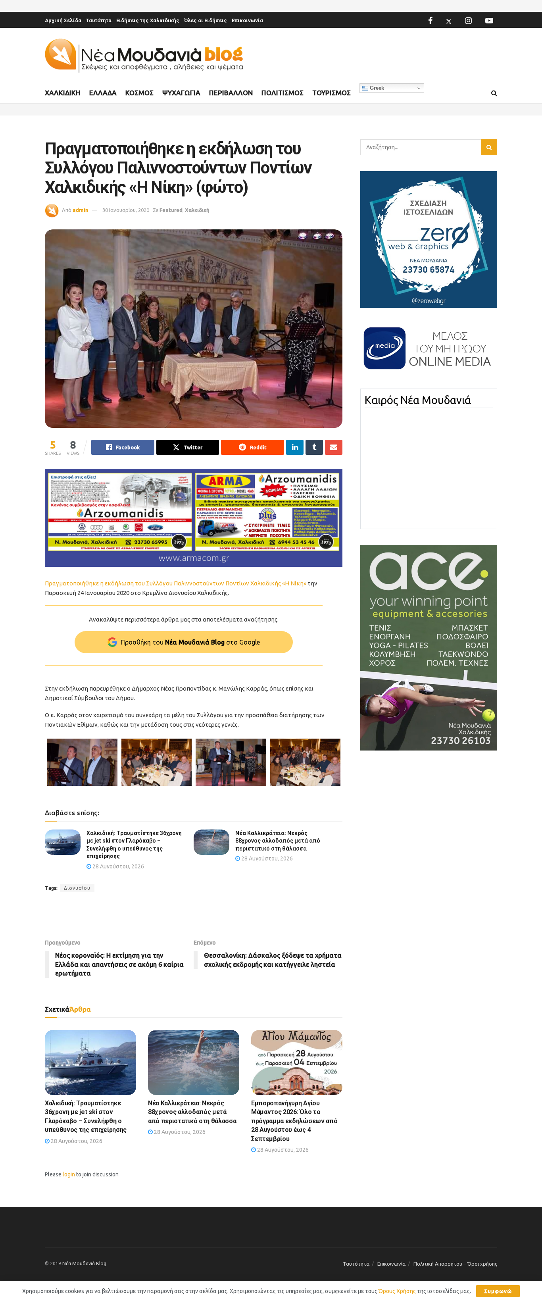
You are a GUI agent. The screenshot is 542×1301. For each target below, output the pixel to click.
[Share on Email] (333, 447)
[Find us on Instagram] (468, 20)
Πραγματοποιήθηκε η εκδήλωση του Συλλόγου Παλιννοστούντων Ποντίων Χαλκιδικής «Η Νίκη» (175, 583)
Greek (376, 88)
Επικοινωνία (247, 20)
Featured (171, 210)
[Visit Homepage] (144, 55)
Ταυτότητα (98, 20)
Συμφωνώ (498, 1291)
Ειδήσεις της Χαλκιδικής (147, 20)
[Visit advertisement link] (193, 518)
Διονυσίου (77, 888)
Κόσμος (139, 92)
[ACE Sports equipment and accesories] (428, 647)
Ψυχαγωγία (181, 92)
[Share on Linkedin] (295, 447)
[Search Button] (494, 93)
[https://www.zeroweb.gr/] (428, 239)
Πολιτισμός (282, 92)
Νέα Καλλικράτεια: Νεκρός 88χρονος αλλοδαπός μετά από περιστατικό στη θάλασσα (277, 841)
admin (80, 210)
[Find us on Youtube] (489, 20)
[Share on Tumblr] (314, 447)
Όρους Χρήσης (397, 1291)
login (69, 1174)
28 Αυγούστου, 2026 (117, 866)
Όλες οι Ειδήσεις (205, 20)
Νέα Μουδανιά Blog (84, 1263)
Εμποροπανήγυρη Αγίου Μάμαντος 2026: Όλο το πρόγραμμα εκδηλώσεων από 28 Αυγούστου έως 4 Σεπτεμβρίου (294, 1121)
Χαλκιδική (63, 92)
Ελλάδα (103, 92)
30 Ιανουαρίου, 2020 (125, 210)
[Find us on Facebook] (430, 20)
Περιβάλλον (231, 92)
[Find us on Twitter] (449, 20)
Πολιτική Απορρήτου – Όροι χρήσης (455, 1263)
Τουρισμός (331, 92)
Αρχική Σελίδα (63, 20)
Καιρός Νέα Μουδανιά (418, 400)
